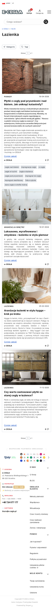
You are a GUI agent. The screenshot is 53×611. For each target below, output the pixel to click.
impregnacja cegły (28, 167)
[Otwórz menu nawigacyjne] (49, 12)
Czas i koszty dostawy (39, 514)
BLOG (13, 29)
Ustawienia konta (37, 587)
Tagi (26, 47)
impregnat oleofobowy (14, 180)
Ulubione (33, 593)
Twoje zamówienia (37, 581)
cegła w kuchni (11, 171)
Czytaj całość (10, 156)
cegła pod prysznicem (14, 176)
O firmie (33, 475)
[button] (46, 22)
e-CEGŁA (5, 29)
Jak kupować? (36, 542)
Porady (8, 97)
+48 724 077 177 (10, 502)
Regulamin (34, 553)
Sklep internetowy (25, 605)
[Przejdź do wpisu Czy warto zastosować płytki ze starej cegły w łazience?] (26, 367)
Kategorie (11, 47)
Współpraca (34, 502)
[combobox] (24, 22)
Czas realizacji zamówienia (35, 521)
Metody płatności (37, 496)
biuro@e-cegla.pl (9, 511)
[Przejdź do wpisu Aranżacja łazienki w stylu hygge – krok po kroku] (26, 285)
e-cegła (42, 167)
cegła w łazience (26, 171)
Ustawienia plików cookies (37, 566)
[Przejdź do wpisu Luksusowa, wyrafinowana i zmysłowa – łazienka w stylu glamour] (26, 206)
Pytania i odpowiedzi (38, 547)
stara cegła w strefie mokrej (16, 185)
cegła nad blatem (12, 167)
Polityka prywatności (38, 559)
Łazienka (9, 306)
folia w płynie (30, 180)
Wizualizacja (35, 508)
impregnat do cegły (33, 176)
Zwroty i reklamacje (38, 528)
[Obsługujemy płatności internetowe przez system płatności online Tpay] (26, 457)
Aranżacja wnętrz (14, 227)
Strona (23, 53)
